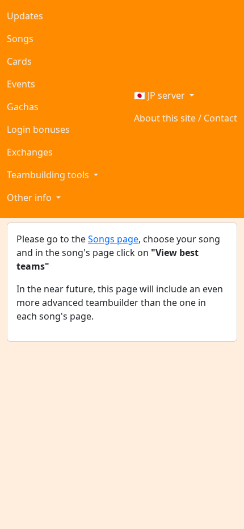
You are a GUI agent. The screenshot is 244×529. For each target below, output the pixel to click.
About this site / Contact (185, 118)
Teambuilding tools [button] (49, 175)
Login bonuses (38, 129)
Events (21, 84)
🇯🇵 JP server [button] (160, 95)
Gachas (23, 106)
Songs (20, 38)
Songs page (113, 239)
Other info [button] (30, 197)
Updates (25, 16)
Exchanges (30, 152)
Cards (19, 61)
